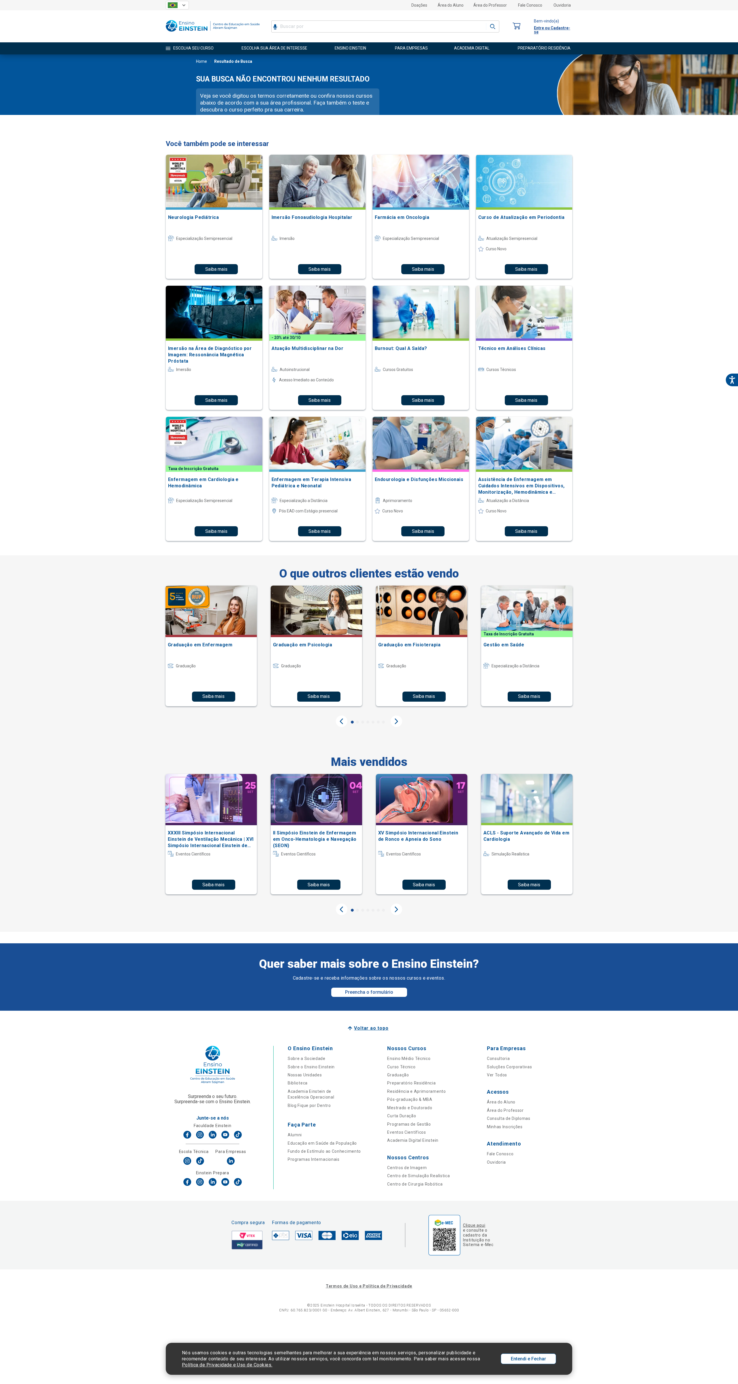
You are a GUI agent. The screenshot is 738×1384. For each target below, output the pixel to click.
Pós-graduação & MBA (409, 1099)
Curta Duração (401, 1116)
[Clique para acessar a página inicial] (213, 33)
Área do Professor (490, 5)
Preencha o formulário (369, 992)
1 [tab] (352, 722)
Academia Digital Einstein (412, 1140)
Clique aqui (474, 1225)
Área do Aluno (451, 5)
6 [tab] (378, 722)
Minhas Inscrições (505, 1126)
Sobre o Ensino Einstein (311, 1067)
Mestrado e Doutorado (409, 1107)
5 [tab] (373, 722)
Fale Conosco (530, 5)
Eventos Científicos (406, 1132)
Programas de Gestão (409, 1124)
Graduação (398, 1075)
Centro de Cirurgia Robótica (415, 1184)
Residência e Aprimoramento (416, 1091)
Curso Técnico (401, 1067)
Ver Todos (497, 1075)
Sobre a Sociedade (306, 1058)
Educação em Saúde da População (322, 1143)
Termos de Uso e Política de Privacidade (369, 1286)
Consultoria (498, 1058)
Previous (341, 721)
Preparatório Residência (411, 1083)
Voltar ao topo (371, 1028)
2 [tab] (357, 722)
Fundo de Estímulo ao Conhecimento (324, 1151)
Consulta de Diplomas (508, 1118)
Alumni (295, 1135)
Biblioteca (298, 1083)
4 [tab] (367, 722)
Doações (419, 5)
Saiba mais (216, 269)
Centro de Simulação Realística (418, 1175)
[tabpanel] (211, 646)
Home (201, 61)
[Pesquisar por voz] (275, 26)
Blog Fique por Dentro (309, 1105)
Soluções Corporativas (509, 1067)
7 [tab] (383, 722)
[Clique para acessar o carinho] (516, 26)
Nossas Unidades (305, 1075)
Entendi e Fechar (528, 1359)
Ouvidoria (562, 5)
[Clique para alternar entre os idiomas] (177, 5)
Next (396, 721)
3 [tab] (362, 722)
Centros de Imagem (407, 1167)
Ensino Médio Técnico (408, 1058)
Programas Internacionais (314, 1159)
